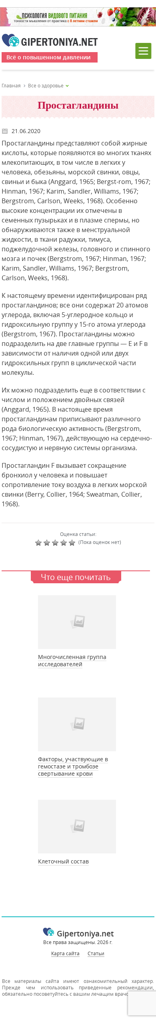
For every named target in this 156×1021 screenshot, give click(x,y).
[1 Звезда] (39, 543)
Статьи (96, 953)
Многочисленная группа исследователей (72, 660)
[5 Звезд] (73, 543)
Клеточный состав (63, 861)
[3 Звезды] (56, 543)
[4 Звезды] (64, 543)
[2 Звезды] (48, 543)
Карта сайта (65, 953)
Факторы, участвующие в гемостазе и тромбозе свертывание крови (73, 766)
